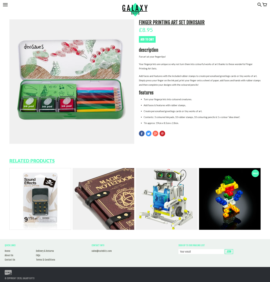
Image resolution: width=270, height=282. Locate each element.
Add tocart (147, 39)
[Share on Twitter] (148, 133)
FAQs (38, 255)
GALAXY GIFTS (28, 278)
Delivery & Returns (45, 250)
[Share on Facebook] (142, 133)
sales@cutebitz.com (102, 250)
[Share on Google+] (155, 133)
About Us (9, 255)
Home (7, 250)
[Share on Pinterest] (162, 133)
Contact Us (10, 259)
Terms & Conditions (45, 259)
